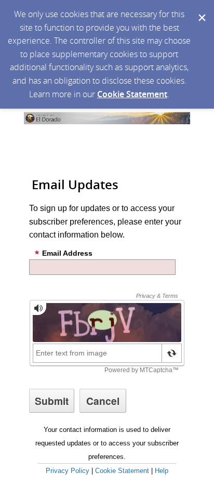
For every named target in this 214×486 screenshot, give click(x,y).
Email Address (67, 253)
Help (161, 471)
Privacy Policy (67, 471)
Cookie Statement (132, 94)
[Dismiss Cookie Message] (201, 10)
